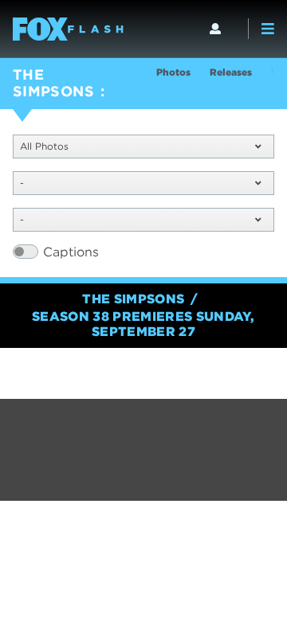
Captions (71, 252)
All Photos (44, 146)
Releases (231, 72)
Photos (173, 72)
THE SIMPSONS (53, 83)
